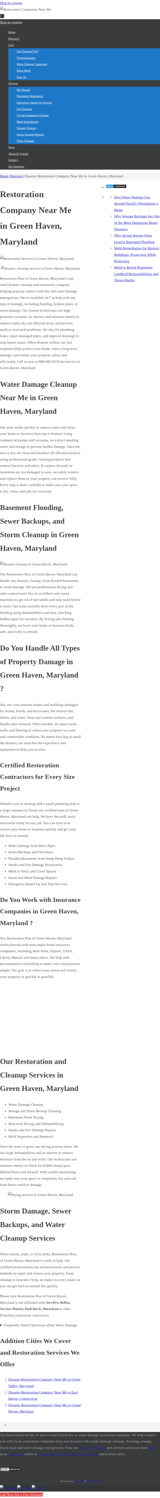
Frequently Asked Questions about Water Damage (40, 1325)
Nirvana (79, 1481)
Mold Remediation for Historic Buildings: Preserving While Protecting (137, 254)
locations (99, 1448)
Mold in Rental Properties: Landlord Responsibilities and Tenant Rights (136, 273)
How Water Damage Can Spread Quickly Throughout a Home (136, 203)
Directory (17, 176)
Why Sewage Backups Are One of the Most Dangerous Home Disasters (137, 222)
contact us (15, 1454)
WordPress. (93, 1481)
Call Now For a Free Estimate (21, 1495)
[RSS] (36, 1488)
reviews (85, 1448)
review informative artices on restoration (68, 1454)
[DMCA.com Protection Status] (116, 187)
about (153, 1448)
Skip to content (11, 3)
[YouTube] (8, 1488)
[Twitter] (24, 1488)
